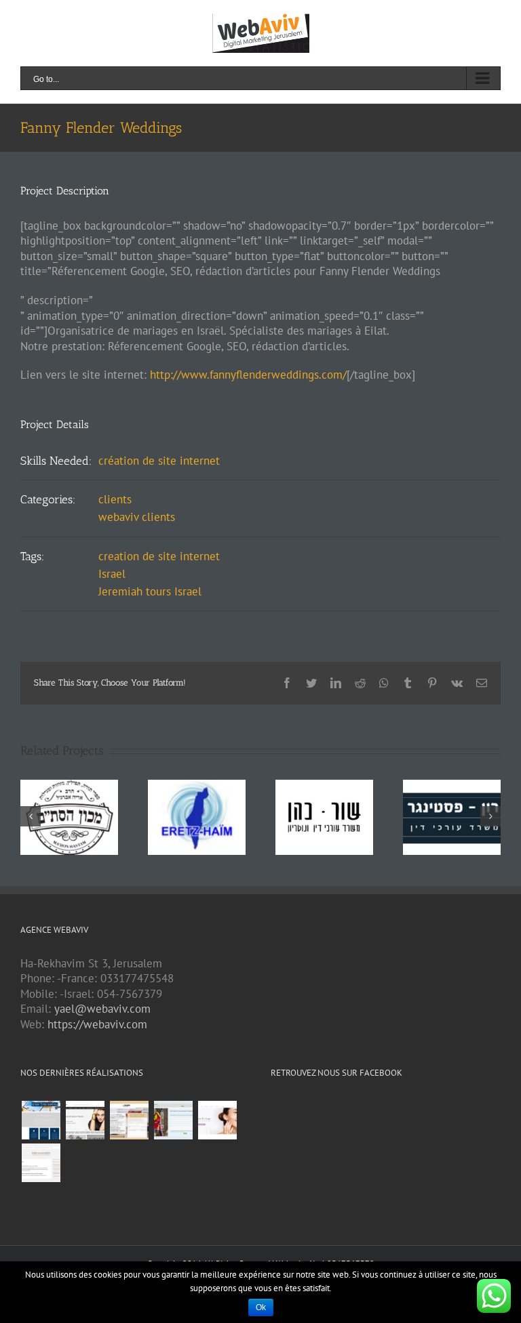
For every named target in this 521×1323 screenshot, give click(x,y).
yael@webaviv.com (102, 1008)
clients (115, 499)
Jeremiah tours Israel (149, 591)
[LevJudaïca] (84, 1120)
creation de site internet (159, 556)
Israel (112, 573)
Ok (261, 1307)
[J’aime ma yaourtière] (40, 1162)
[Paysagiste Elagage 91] (173, 1120)
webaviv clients (136, 516)
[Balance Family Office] (40, 1120)
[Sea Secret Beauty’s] (217, 1120)
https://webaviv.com (97, 1024)
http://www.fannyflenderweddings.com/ (248, 374)
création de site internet (159, 460)
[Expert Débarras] (129, 1120)
